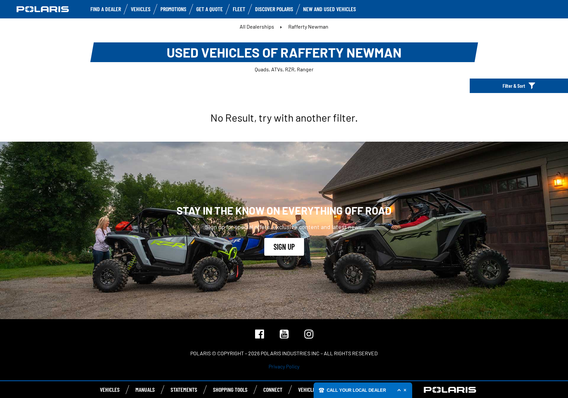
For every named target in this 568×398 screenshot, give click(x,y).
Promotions (173, 8)
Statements (184, 389)
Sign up (284, 246)
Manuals (145, 389)
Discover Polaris (274, 8)
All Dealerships (257, 26)
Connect (272, 389)
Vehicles (141, 8)
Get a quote (209, 8)
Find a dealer (105, 8)
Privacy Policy (284, 366)
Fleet (239, 8)
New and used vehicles (329, 8)
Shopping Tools (230, 389)
